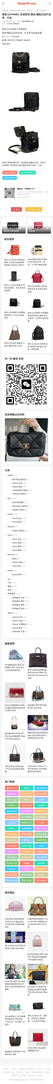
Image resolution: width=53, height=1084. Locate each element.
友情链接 (6, 1072)
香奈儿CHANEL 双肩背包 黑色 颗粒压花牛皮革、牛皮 (24, 163)
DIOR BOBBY (18, 502)
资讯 (9, 589)
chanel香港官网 (12, 846)
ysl (9, 579)
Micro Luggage (26, 800)
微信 (13, 1072)
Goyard (11, 526)
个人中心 (39, 1069)
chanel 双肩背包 (10, 172)
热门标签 (23, 1075)
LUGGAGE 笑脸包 (20, 490)
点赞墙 (47, 1072)
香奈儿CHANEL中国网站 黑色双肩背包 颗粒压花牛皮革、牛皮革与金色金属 (38, 316)
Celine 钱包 (17, 486)
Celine (10, 475)
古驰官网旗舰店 (26, 829)
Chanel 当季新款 (40, 10)
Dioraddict (11, 857)
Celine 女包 (17, 483)
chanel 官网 (41, 793)
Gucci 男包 (17, 542)
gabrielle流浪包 (26, 858)
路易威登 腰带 (18, 604)
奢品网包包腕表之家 (17, 10)
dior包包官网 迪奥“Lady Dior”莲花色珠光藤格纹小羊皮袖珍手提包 (38, 957)
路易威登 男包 (18, 601)
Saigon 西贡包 (18, 530)
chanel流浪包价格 (12, 835)
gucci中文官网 (26, 794)
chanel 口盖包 (12, 788)
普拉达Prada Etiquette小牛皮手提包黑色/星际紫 (14, 769)
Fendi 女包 (17, 518)
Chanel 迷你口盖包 (41, 835)
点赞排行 (14, 1075)
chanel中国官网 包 (27, 172)
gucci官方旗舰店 (41, 840)
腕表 (9, 586)
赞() (16, 209)
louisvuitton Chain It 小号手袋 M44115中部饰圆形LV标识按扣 (37, 769)
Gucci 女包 (17, 539)
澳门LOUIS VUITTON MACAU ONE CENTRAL (15, 947)
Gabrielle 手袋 (18, 631)
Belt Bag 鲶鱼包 (19, 479)
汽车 (9, 582)
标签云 (27, 1072)
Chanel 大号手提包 (12, 864)
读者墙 (39, 1075)
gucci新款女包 (26, 812)
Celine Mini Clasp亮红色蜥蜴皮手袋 (37, 1049)
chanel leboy (17, 620)
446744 (26, 868)
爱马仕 (12, 828)
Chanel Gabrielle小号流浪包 (41, 875)
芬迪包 (26, 863)
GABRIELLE (26, 822)
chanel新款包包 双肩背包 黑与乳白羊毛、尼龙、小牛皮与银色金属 (37, 262)
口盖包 (41, 799)
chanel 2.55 (17, 617)
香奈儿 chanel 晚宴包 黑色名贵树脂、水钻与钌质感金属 (14, 288)
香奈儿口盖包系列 (26, 881)
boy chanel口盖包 (41, 788)
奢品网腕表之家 (27, 21)
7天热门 (14, 1069)
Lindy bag (16, 565)
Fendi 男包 (17, 521)
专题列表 (22, 1069)
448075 (26, 851)
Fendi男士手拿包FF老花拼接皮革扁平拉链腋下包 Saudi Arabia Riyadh (37, 990)
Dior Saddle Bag (41, 881)
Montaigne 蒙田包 (20, 506)
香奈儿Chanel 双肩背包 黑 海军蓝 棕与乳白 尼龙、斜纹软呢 (38, 346)
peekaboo (11, 793)
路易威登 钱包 (18, 608)
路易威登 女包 (18, 597)
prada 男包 (17, 574)
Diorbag (11, 822)
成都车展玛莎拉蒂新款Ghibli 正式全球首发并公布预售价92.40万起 (38, 735)
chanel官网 (12, 874)
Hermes (11, 554)
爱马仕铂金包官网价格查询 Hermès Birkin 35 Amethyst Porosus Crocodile (38, 673)
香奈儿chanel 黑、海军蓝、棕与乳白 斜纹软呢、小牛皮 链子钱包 (37, 1018)
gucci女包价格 (12, 817)
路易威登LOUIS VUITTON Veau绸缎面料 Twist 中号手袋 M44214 (15, 736)
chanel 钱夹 (17, 627)
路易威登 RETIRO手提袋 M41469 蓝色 (37, 706)
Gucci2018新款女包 (41, 869)
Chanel (41, 805)
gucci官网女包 (26, 817)
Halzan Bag (17, 562)
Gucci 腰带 (17, 546)
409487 (41, 851)
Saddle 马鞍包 (18, 509)
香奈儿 (29, 10)
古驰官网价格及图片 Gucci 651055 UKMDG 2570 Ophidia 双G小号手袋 (38, 922)
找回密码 (20, 1072)
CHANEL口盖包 (41, 812)
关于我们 (47, 1069)
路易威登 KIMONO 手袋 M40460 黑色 (15, 1053)
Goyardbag (12, 840)
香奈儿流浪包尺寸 (26, 835)
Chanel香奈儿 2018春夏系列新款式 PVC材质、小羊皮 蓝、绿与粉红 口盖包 (15, 1020)
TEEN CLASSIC (19, 493)
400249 (12, 805)
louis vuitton (12, 811)
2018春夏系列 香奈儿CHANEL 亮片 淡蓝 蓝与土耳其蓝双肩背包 (14, 667)
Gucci (10, 535)
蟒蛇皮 (26, 840)
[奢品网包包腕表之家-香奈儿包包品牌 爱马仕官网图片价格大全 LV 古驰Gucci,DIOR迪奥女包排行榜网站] (26, 3)
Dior (9, 498)
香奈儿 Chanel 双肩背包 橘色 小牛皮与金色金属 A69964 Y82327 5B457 (14, 262)
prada (10, 570)
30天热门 (5, 1069)
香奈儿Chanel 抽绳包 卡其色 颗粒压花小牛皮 (14, 344)
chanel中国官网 (26, 846)
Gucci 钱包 (17, 550)
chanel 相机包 (26, 806)
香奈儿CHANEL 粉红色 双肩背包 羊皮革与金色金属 (37, 289)
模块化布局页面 (37, 1072)
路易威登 (11, 593)
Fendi (10, 514)
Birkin (14, 558)
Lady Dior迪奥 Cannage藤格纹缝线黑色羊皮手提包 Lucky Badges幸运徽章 (15, 985)
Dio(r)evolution (12, 880)
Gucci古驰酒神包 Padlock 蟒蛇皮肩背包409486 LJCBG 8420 (15, 708)
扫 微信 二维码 (33, 209)
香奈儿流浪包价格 (26, 875)
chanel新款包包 (9, 178)
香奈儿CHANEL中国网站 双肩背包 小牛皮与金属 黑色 (14, 315)
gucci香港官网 (41, 817)
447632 (41, 863)
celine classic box (41, 846)
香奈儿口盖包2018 (12, 800)
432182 (12, 868)
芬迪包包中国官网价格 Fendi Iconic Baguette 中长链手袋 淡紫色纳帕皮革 (14, 922)
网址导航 (31, 1075)
